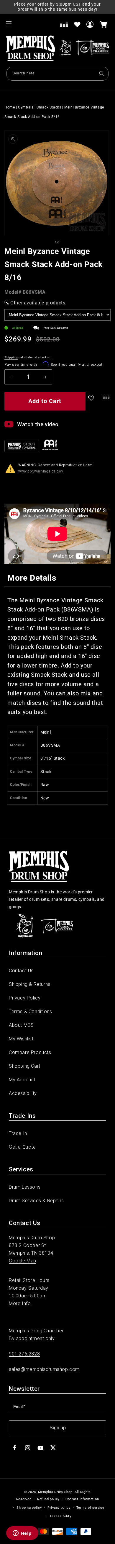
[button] (8, 23)
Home (9, 107)
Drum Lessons (24, 1187)
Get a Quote (22, 1147)
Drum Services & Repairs (36, 1200)
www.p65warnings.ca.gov (40, 471)
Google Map (22, 1261)
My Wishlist (21, 1039)
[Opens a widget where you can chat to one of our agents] (22, 1533)
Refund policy (48, 1499)
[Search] (101, 73)
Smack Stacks (49, 107)
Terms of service (90, 1508)
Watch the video (38, 424)
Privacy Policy (24, 998)
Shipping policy (29, 1508)
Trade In (18, 1133)
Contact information (82, 1499)
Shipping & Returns (29, 984)
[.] (105, 402)
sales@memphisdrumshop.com (44, 1369)
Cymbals (25, 107)
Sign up (58, 1427)
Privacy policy (58, 1508)
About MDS (21, 1025)
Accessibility (23, 1093)
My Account (22, 1079)
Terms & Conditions (30, 1011)
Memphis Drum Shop (55, 1492)
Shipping (11, 357)
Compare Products (30, 1052)
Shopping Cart (24, 1066)
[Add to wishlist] (77, 24)
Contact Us (21, 970)
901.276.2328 (24, 1354)
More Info (20, 1303)
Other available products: (38, 303)
